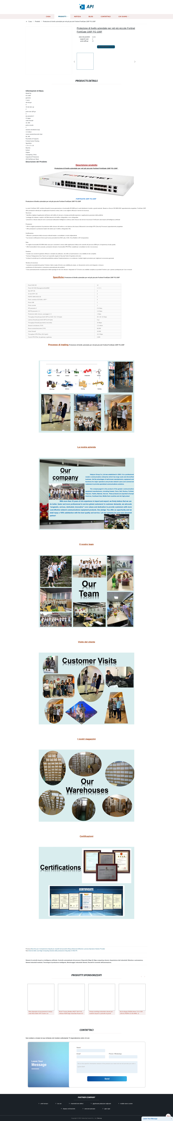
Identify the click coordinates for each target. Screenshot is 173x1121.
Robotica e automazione (135, 960)
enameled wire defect (77, 1103)
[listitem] (86, 60)
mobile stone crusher (126, 1103)
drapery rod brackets (69, 1108)
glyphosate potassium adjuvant (102, 1103)
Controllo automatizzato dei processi (69, 960)
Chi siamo (122, 16)
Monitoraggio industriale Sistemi (77, 962)
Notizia (77, 16)
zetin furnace (44, 1103)
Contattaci (106, 16)
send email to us (107, 47)
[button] (74, 62)
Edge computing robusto (101, 960)
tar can (59, 1103)
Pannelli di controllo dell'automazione (99, 962)
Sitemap (99, 1118)
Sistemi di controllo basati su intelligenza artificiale (41, 960)
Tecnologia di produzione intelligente (54, 962)
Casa (48, 16)
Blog (91, 16)
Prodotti (62, 16)
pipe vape (107, 1108)
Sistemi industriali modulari (34, 962)
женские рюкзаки (90, 1108)
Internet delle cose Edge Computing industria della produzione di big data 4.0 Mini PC (53, 950)
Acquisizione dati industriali (118, 960)
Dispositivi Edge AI (87, 960)
